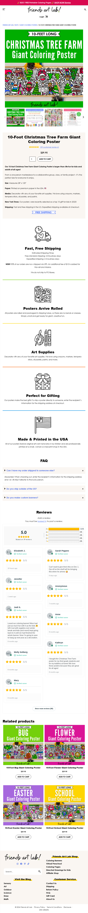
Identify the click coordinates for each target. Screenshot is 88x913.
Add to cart (45, 159)
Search (40, 871)
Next (83, 117)
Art (5, 886)
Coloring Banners (54, 860)
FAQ (48, 893)
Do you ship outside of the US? (22, 489)
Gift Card (50, 896)
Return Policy (52, 889)
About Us (50, 899)
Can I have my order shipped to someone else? (31, 470)
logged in (42, 521)
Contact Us (51, 883)
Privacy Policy (39, 907)
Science (7, 893)
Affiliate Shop (52, 873)
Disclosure (67, 907)
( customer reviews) (49, 147)
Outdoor (7, 889)
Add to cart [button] (23, 777)
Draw (6, 896)
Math (6, 899)
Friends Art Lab (8, 25)
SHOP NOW (59, 2)
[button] (4, 9)
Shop (16, 25)
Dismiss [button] (68, 2)
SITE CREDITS (44, 910)
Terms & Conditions (54, 907)
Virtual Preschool (54, 863)
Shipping (50, 886)
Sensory (7, 883)
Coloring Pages (53, 867)
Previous (5, 117)
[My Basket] (46, 16)
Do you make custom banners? (22, 497)
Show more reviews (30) (44, 708)
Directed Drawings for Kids (58, 870)
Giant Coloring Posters (28, 25)
